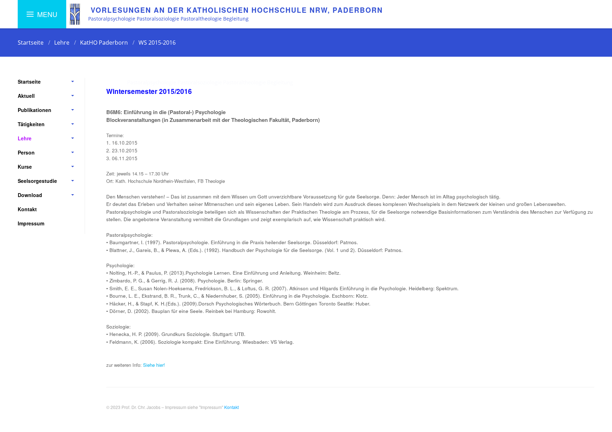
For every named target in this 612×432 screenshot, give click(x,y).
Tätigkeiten (31, 124)
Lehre (61, 42)
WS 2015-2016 (157, 42)
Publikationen (34, 109)
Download (30, 194)
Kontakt (27, 209)
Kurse (25, 166)
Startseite (31, 42)
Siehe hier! (154, 364)
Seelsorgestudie (37, 180)
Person (26, 152)
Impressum (31, 223)
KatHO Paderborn (104, 42)
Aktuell (26, 95)
